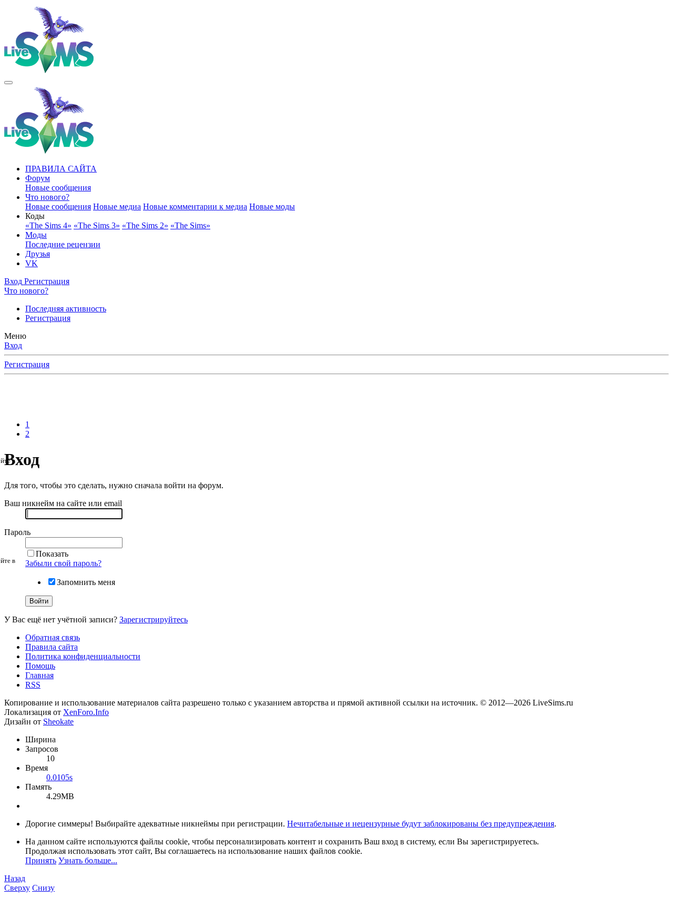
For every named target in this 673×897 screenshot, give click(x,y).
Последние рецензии (62, 244)
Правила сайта (51, 646)
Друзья (37, 253)
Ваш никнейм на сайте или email (63, 503)
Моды (36, 234)
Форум (37, 178)
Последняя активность (65, 308)
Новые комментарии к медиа (195, 206)
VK (31, 263)
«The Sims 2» (145, 225)
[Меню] (8, 82)
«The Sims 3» (97, 225)
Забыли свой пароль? (63, 563)
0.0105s (59, 777)
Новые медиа (117, 206)
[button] (35, 215)
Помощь (40, 665)
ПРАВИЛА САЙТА (61, 168)
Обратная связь (52, 637)
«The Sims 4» (48, 225)
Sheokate (58, 721)
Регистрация (47, 318)
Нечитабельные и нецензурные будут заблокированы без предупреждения (420, 823)
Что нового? (47, 197)
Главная (39, 675)
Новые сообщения (58, 187)
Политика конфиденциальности (82, 656)
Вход (13, 345)
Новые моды (272, 206)
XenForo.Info (86, 712)
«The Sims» (190, 225)
